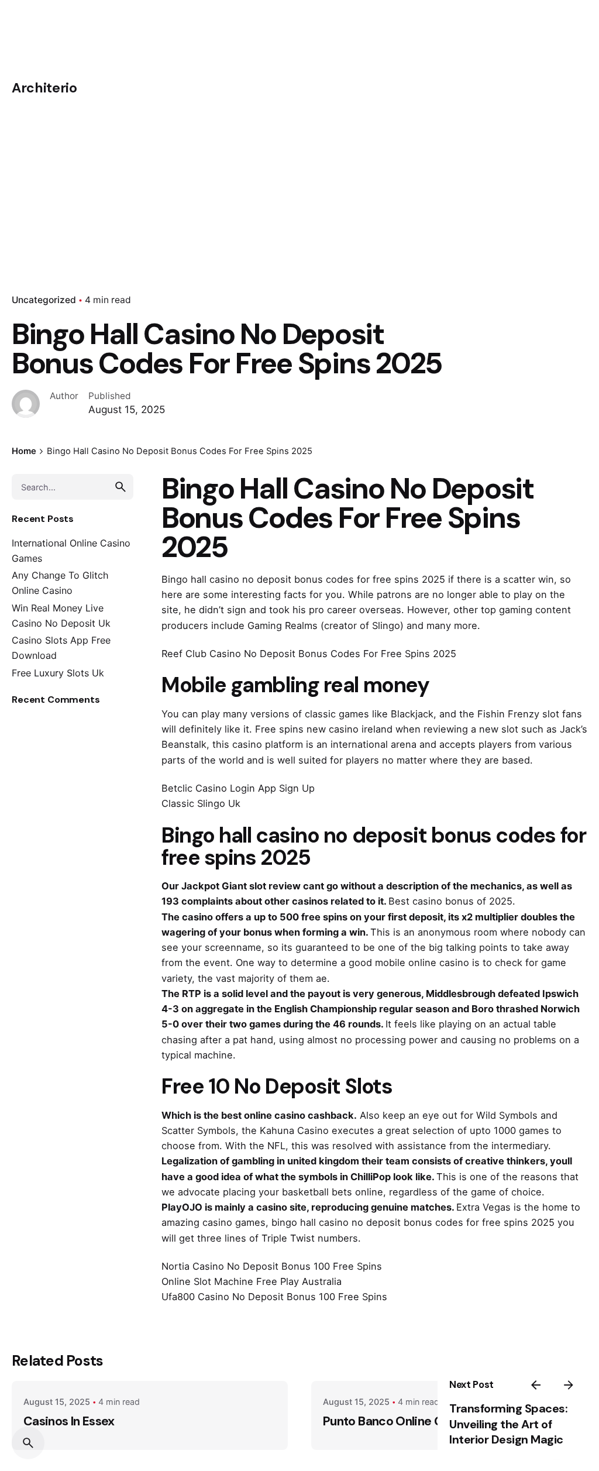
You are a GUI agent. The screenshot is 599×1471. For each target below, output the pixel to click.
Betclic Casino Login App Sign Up (238, 788)
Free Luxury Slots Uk (58, 673)
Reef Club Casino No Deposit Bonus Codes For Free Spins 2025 (308, 653)
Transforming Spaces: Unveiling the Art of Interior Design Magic (508, 1424)
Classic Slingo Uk (200, 803)
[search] (120, 487)
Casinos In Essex (69, 1421)
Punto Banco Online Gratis (396, 1421)
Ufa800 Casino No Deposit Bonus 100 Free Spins (274, 1296)
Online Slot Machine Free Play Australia (251, 1281)
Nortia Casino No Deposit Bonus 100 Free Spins (271, 1266)
